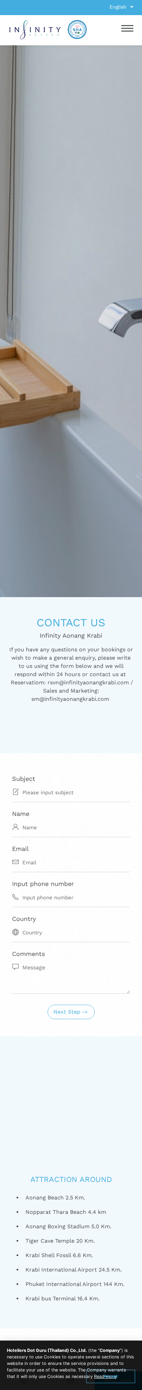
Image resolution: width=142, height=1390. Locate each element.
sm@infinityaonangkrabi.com (70, 699)
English (119, 7)
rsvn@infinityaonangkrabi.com (88, 682)
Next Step (67, 1012)
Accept (111, 1376)
